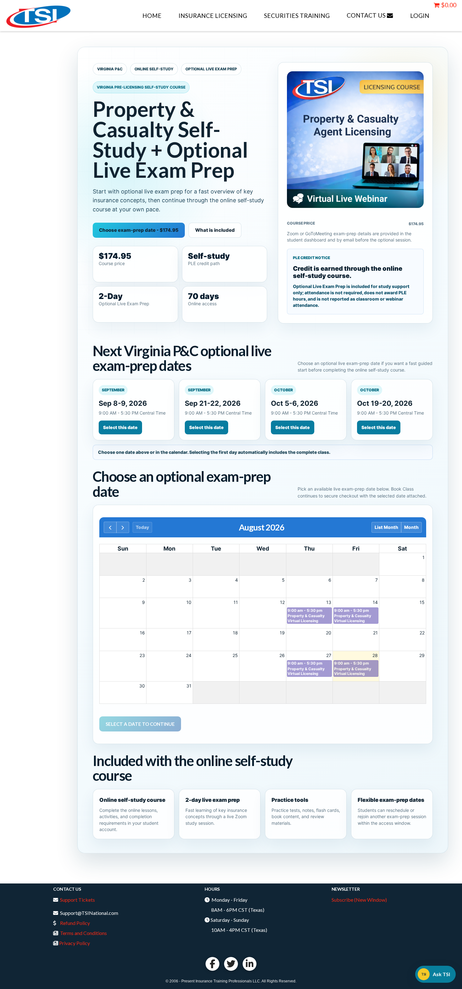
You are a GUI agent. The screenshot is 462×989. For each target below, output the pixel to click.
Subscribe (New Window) (359, 900)
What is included (215, 230)
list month (386, 527)
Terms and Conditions (83, 933)
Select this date (120, 427)
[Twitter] (231, 964)
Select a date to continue (140, 724)
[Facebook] (212, 964)
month (411, 527)
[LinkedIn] (249, 964)
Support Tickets (77, 900)
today (142, 527)
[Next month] (122, 527)
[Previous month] (110, 527)
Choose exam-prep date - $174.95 (139, 230)
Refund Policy (75, 923)
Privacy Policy (74, 943)
